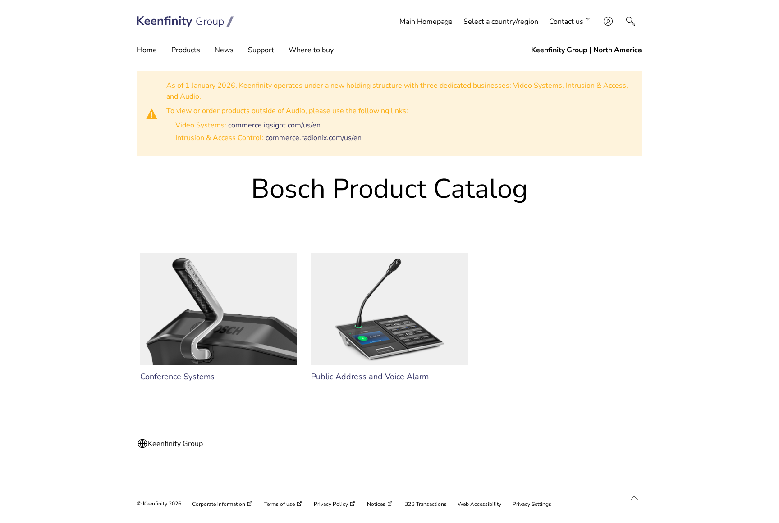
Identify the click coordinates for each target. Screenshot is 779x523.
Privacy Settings (532, 504)
